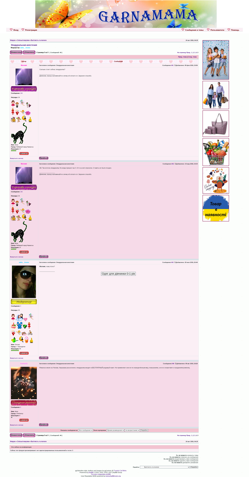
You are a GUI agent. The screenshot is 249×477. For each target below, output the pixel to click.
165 (21, 93)
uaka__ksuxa (25, 48)
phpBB (90, 472)
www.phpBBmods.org (113, 476)
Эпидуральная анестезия (24, 45)
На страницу (181, 52)
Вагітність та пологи (38, 40)
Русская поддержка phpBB (101, 474)
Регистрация (30, 30)
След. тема (192, 57)
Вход (15, 30)
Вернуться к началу (16, 158)
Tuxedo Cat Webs (120, 471)
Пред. (188, 52)
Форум (12, 40)
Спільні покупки (23, 40)
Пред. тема (182, 57)
